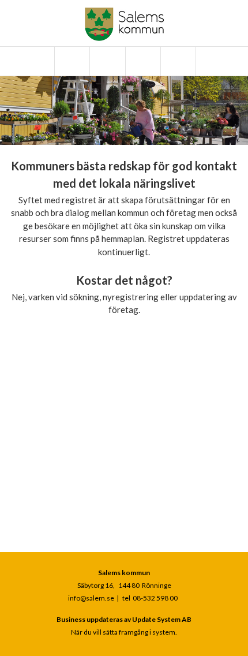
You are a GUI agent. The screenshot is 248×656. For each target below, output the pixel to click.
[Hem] (35, 61)
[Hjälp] (177, 61)
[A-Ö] (71, 61)
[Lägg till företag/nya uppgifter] (142, 61)
